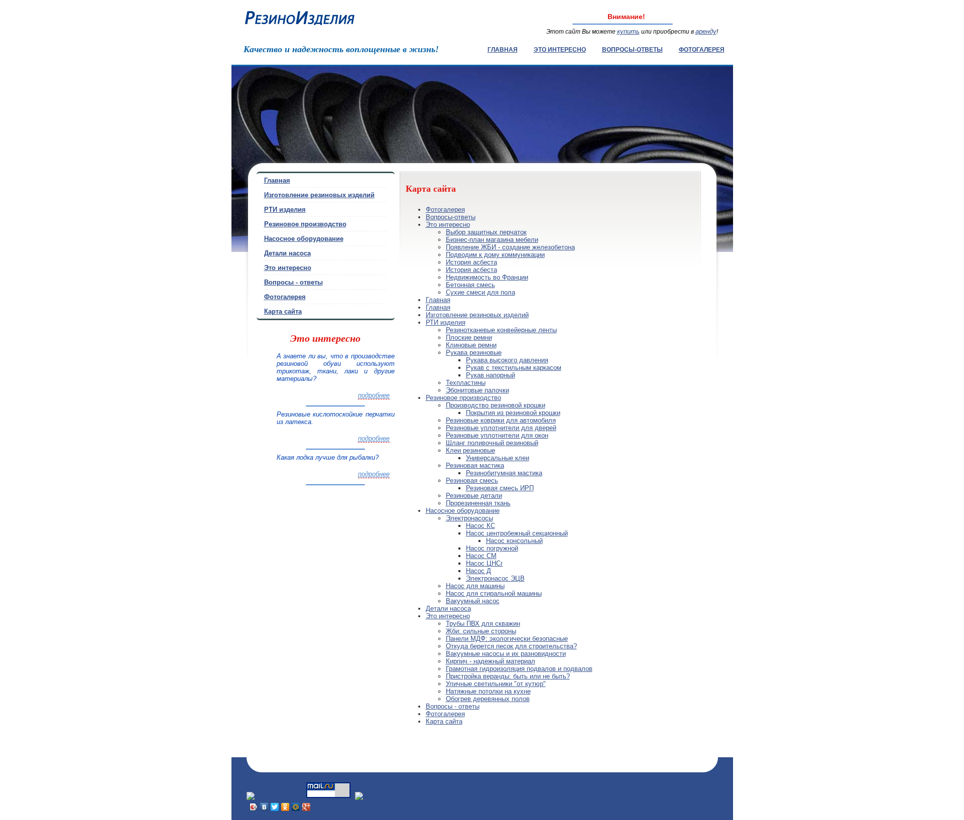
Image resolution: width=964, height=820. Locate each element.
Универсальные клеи (497, 458)
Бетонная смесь (470, 285)
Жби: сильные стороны (481, 631)
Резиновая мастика (475, 465)
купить (628, 31)
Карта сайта (444, 721)
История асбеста (471, 262)
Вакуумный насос (473, 601)
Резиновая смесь (472, 480)
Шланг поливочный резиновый (492, 443)
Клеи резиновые (470, 450)
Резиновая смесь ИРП (500, 488)
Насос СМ (481, 556)
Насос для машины (475, 586)
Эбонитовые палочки (477, 390)
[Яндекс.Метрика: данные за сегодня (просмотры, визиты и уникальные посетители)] (275, 796)
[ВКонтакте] (264, 806)
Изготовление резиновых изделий (477, 315)
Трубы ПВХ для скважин (483, 623)
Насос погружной (492, 548)
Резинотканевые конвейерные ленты (501, 330)
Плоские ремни (469, 337)
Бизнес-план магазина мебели (492, 239)
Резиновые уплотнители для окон (497, 435)
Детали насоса (448, 608)
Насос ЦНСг (484, 563)
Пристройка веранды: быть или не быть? (508, 676)
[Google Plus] (306, 806)
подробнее (374, 395)
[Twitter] (275, 806)
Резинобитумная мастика (504, 473)
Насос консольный (514, 540)
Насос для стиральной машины (494, 593)
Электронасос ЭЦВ (495, 578)
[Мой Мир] (296, 806)
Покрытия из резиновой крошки (513, 413)
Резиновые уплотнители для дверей (501, 428)
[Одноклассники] (285, 806)
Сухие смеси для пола (480, 292)
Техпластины (466, 382)
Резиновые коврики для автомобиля (501, 420)
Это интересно (560, 49)
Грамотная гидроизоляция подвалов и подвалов (519, 668)
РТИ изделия (445, 322)
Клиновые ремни (471, 345)
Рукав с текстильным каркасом (513, 367)
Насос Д (478, 571)
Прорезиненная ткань (478, 503)
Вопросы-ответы (632, 49)
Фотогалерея (702, 49)
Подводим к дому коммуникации (495, 254)
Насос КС (480, 525)
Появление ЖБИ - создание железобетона (510, 247)
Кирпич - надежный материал (490, 661)
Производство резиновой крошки (495, 405)
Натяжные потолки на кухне (488, 691)
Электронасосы (469, 518)
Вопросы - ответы (452, 706)
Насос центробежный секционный (517, 533)
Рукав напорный (490, 375)
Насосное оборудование (463, 510)
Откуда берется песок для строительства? (511, 646)
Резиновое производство (463, 397)
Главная (503, 49)
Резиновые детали (474, 495)
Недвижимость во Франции (487, 277)
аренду (705, 31)
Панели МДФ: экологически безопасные (507, 638)
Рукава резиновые (474, 352)
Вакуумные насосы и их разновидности (506, 653)
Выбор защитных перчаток (486, 232)
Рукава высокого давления (507, 360)
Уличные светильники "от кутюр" (496, 684)
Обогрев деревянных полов (488, 699)
